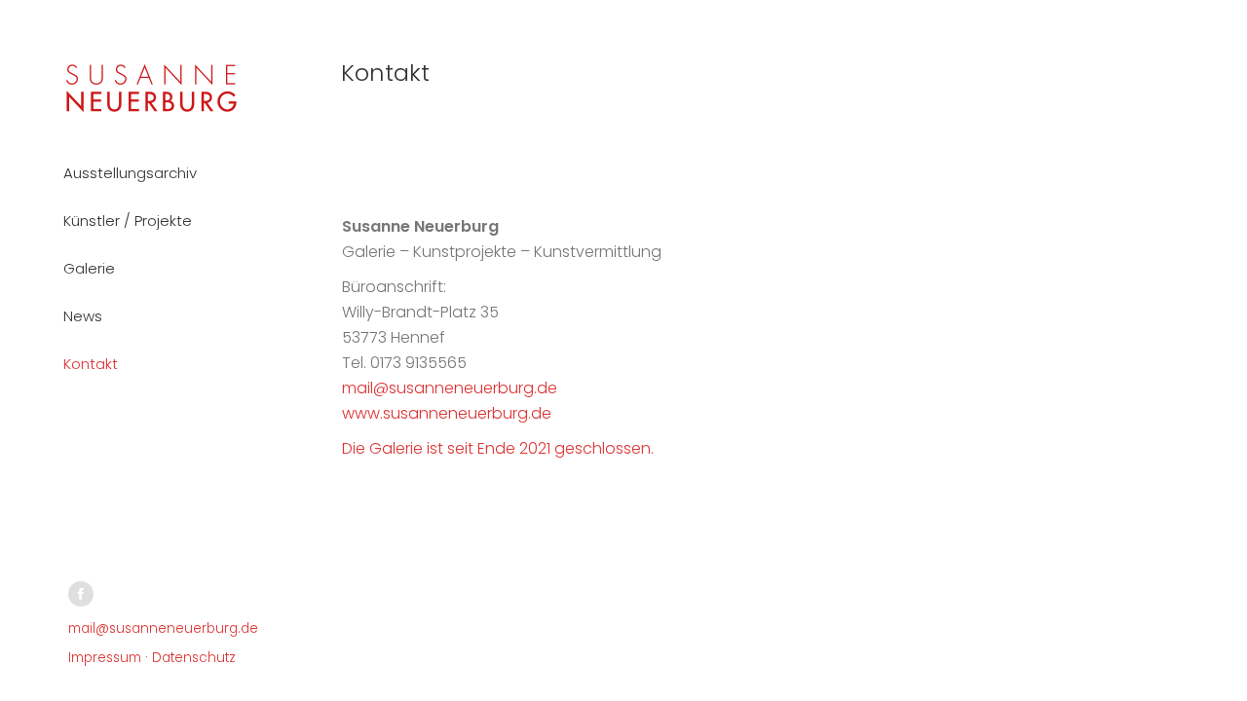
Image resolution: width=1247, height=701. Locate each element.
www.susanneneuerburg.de (446, 413)
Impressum (104, 657)
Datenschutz (194, 657)
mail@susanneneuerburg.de (163, 628)
